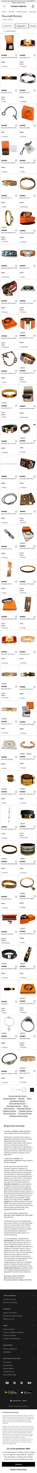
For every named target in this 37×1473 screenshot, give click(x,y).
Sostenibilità (7, 1365)
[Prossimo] (24, 1090)
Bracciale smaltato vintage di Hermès (18, 1280)
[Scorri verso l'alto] (32, 1090)
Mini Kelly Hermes (14, 1106)
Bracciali (32, 12)
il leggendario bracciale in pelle (17, 1249)
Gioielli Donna (22, 12)
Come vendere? (9, 1329)
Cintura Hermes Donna (17, 1096)
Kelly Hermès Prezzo (17, 1103)
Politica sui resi (8, 1319)
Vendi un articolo (9, 1335)
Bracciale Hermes (24, 1108)
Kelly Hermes (9, 1108)
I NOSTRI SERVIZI (9, 1296)
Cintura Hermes (9, 1113)
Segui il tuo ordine (10, 1313)
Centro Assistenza (10, 1349)
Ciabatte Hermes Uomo (18, 1116)
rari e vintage (26, 1229)
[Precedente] (13, 1090)
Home (4, 12)
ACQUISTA (7, 1309)
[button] (33, 6)
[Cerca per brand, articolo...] (4, 6)
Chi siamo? (7, 1362)
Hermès (11, 12)
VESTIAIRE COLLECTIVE (12, 1358)
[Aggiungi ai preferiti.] (16, 55)
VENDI (5, 1325)
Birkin (29, 1098)
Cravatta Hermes (25, 1113)
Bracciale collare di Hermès (14, 1276)
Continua (18, 1464)
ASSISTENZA (7, 1345)
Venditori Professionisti (11, 1338)
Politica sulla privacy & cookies (17, 1406)
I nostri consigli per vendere (13, 1332)
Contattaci (7, 1352)
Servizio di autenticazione (12, 1316)
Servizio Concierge (10, 1302)
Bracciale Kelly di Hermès (13, 1278)
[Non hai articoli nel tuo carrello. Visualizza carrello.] (33, 6)
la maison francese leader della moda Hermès (18, 1140)
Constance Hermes (17, 1101)
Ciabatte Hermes (9, 1111)
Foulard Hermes (9, 1098)
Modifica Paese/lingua (18, 1469)
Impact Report (8, 1368)
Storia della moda (9, 1375)
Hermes (21, 1098)
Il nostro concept (9, 1299)
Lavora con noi (8, 1371)
